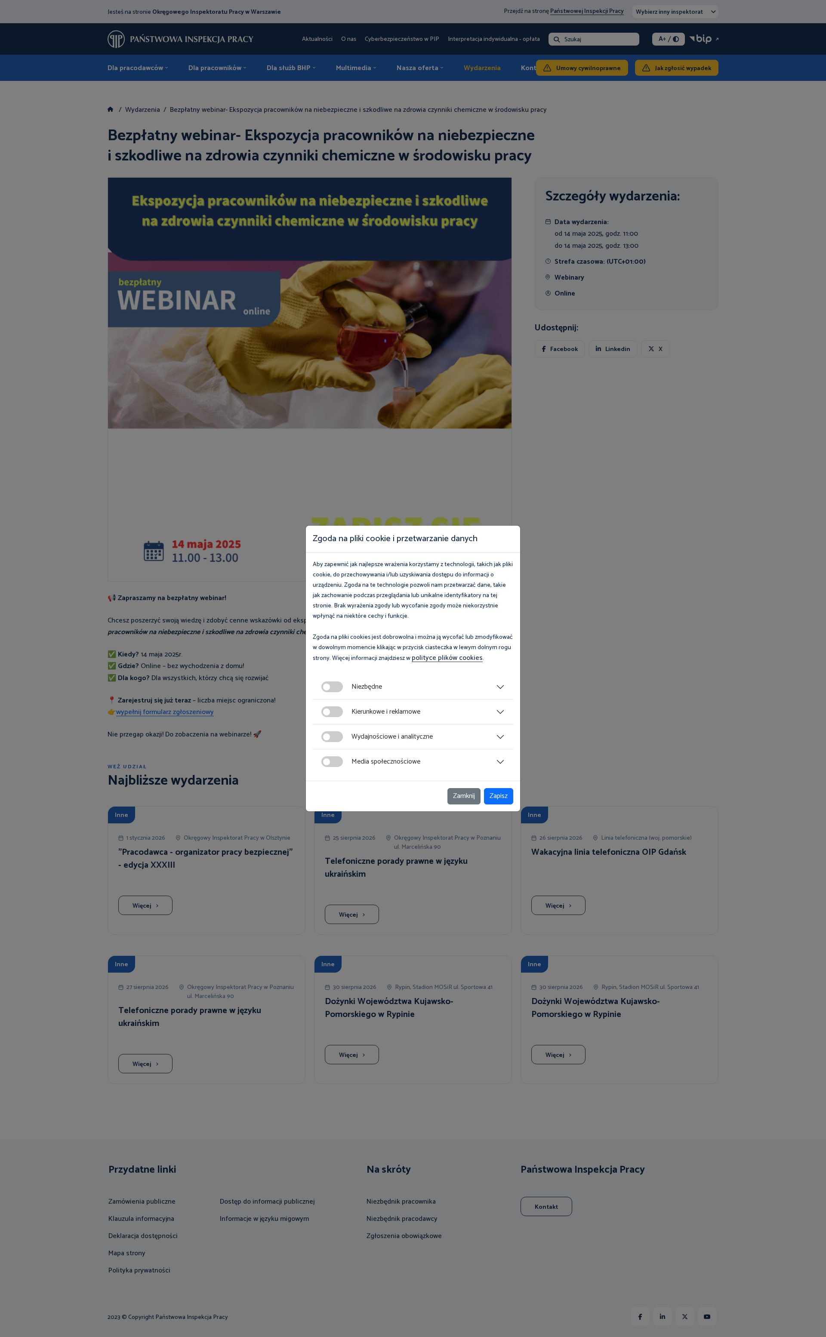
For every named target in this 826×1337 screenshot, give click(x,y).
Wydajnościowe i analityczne (392, 736)
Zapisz (499, 796)
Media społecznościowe (385, 761)
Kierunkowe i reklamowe (385, 712)
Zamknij (464, 796)
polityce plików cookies (447, 658)
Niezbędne (366, 687)
